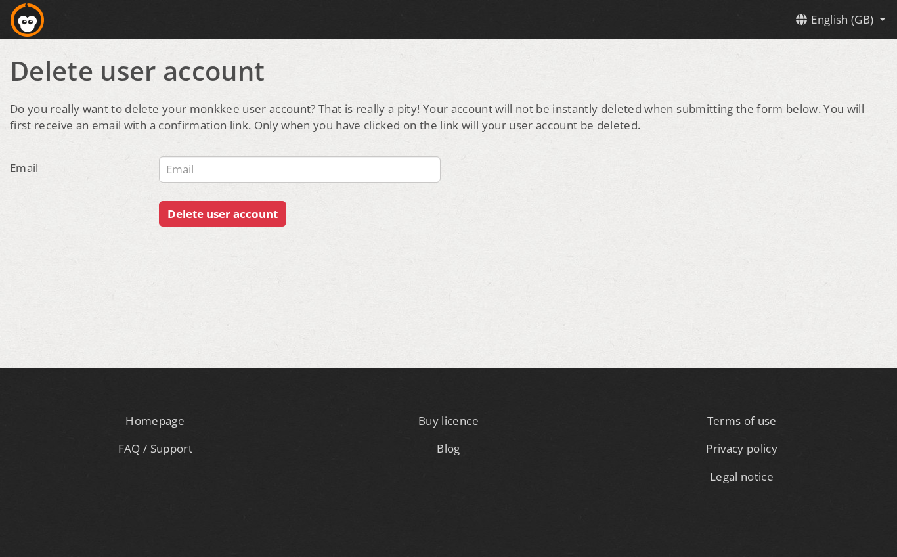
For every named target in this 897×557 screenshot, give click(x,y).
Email (24, 167)
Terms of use (742, 420)
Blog (448, 448)
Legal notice (742, 476)
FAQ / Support (155, 448)
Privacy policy (741, 448)
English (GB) (842, 19)
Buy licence (448, 420)
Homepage (155, 420)
